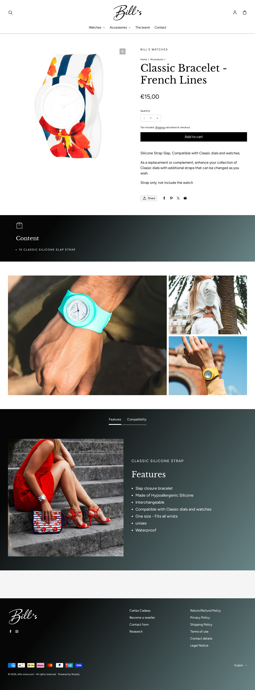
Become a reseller (142, 617)
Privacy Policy (200, 617)
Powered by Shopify (68, 674)
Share (151, 198)
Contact (160, 27)
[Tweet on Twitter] (178, 198)
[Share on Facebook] (164, 198)
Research (136, 631)
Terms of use (199, 631)
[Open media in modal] (123, 51)
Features (115, 419)
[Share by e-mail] (185, 198)
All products (156, 59)
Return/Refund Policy (205, 610)
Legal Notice (199, 645)
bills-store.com (26, 674)
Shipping (160, 127)
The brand (142, 27)
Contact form (139, 624)
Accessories (119, 27)
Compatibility (136, 419)
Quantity (145, 110)
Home (143, 59)
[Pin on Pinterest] (171, 198)
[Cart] (244, 12)
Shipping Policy (201, 624)
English (238, 665)
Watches (95, 27)
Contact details (201, 638)
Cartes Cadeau (140, 610)
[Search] (10, 12)
